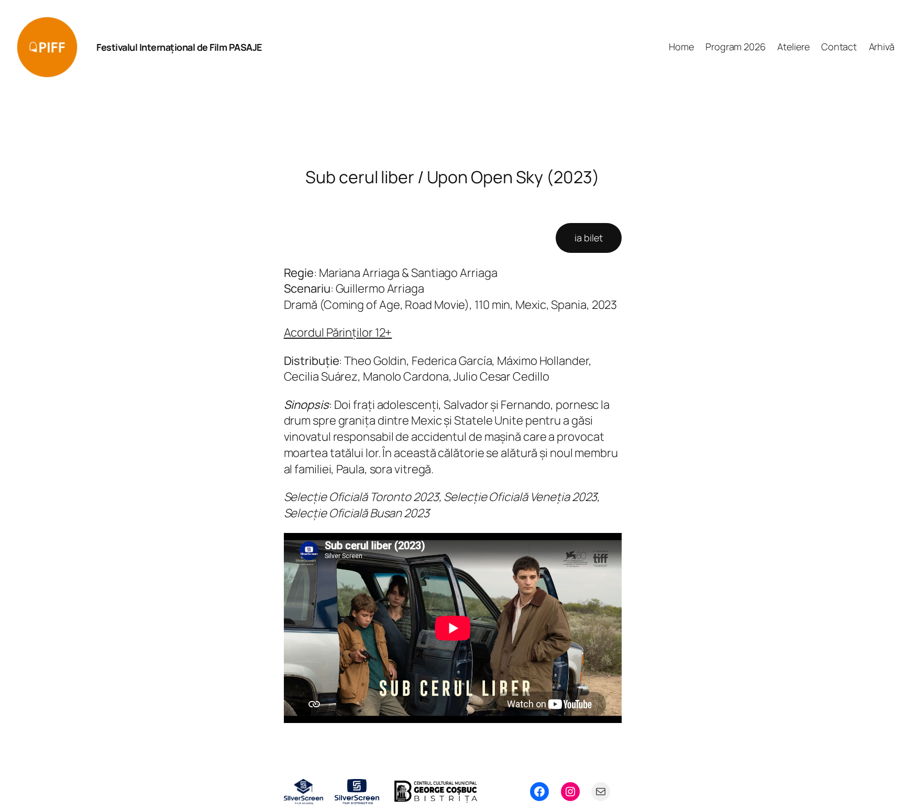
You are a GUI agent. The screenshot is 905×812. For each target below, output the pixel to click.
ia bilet (588, 237)
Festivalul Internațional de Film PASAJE (179, 47)
